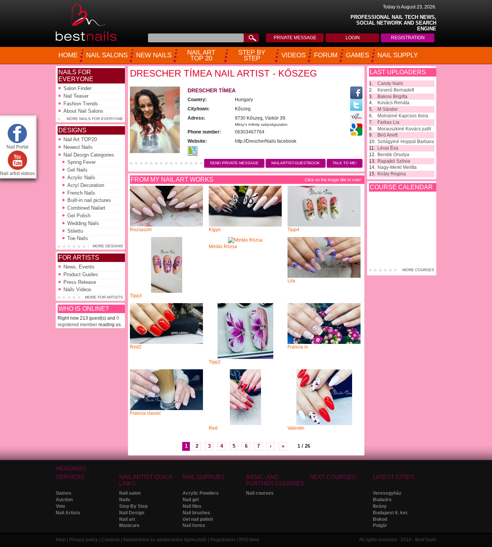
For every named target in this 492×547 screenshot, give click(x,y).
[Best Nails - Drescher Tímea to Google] (356, 134)
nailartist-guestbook (295, 163)
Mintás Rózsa (223, 246)
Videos (293, 55)
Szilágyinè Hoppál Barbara (405, 141)
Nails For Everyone (75, 75)
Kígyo (215, 229)
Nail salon (130, 493)
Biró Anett (387, 135)
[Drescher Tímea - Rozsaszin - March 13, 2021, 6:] (166, 225)
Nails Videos (77, 289)
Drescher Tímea (212, 90)
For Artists (78, 257)
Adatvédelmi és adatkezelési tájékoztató (165, 539)
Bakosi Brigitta (392, 96)
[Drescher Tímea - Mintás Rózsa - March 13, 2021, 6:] (245, 240)
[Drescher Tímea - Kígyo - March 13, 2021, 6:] (245, 225)
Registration (408, 37)
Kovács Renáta (393, 102)
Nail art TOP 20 (201, 56)
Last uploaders (398, 72)
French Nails (81, 193)
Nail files (192, 506)
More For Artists (104, 297)
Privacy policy (83, 539)
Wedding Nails (83, 223)
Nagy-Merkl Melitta (397, 167)
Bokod (380, 519)
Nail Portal (17, 147)
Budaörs (382, 499)
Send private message (234, 163)
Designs (72, 130)
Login (353, 37)
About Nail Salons (83, 111)
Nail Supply (397, 55)
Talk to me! (344, 163)
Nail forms (194, 525)
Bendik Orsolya (393, 154)
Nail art (127, 519)
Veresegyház (387, 493)
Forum (325, 55)
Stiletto (75, 231)
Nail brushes (196, 512)
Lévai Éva (387, 148)
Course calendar (401, 187)
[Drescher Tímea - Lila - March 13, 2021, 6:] (324, 276)
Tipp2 (215, 362)
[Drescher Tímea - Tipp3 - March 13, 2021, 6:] (166, 291)
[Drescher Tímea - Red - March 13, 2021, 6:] (245, 423)
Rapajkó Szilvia (393, 161)
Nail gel (191, 499)
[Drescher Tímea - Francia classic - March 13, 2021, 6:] (166, 408)
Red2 (135, 347)
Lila (291, 281)
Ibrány (380, 506)
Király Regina (391, 174)
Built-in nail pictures (89, 200)
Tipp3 (136, 296)
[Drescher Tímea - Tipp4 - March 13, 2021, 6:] (324, 225)
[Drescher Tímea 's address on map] (193, 154)
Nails (124, 499)
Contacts (110, 539)
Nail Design (131, 512)
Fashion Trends (80, 104)
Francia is (298, 347)
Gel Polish (78, 215)
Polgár (380, 525)
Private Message (295, 37)
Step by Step (251, 56)
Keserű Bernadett (395, 90)
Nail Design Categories (88, 155)
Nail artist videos (17, 173)
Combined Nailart (86, 208)
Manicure (129, 525)
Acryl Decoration (85, 185)
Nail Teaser (75, 96)
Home (68, 55)
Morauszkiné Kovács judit (404, 129)
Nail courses (260, 493)
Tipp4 (293, 229)
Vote (60, 506)
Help (61, 539)
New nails (153, 55)
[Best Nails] (86, 39)
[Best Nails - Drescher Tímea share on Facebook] (356, 97)
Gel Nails (77, 170)
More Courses (418, 270)
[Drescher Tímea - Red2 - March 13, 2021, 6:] (166, 342)
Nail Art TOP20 (80, 139)
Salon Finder (77, 88)
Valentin (296, 428)
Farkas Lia (388, 122)
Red (213, 428)
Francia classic (145, 413)
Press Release (79, 282)
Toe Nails (77, 238)
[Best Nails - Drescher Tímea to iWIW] (356, 122)
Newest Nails (78, 147)
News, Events (79, 267)
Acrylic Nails (81, 177)
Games (357, 55)
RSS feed (249, 539)
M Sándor (387, 109)
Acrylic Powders (201, 493)
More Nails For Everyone (94, 119)
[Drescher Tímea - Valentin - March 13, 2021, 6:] (324, 423)
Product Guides (80, 274)
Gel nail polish (198, 519)
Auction (64, 499)
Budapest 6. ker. (390, 512)
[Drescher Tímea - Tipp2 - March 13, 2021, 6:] (245, 357)
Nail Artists (68, 512)
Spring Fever (81, 162)
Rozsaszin (141, 229)
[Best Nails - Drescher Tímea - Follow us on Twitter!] (356, 109)
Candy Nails (390, 83)
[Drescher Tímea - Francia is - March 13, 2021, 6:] (324, 342)
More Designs (108, 246)
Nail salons (107, 55)
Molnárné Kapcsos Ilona (402, 115)
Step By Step (133, 506)
